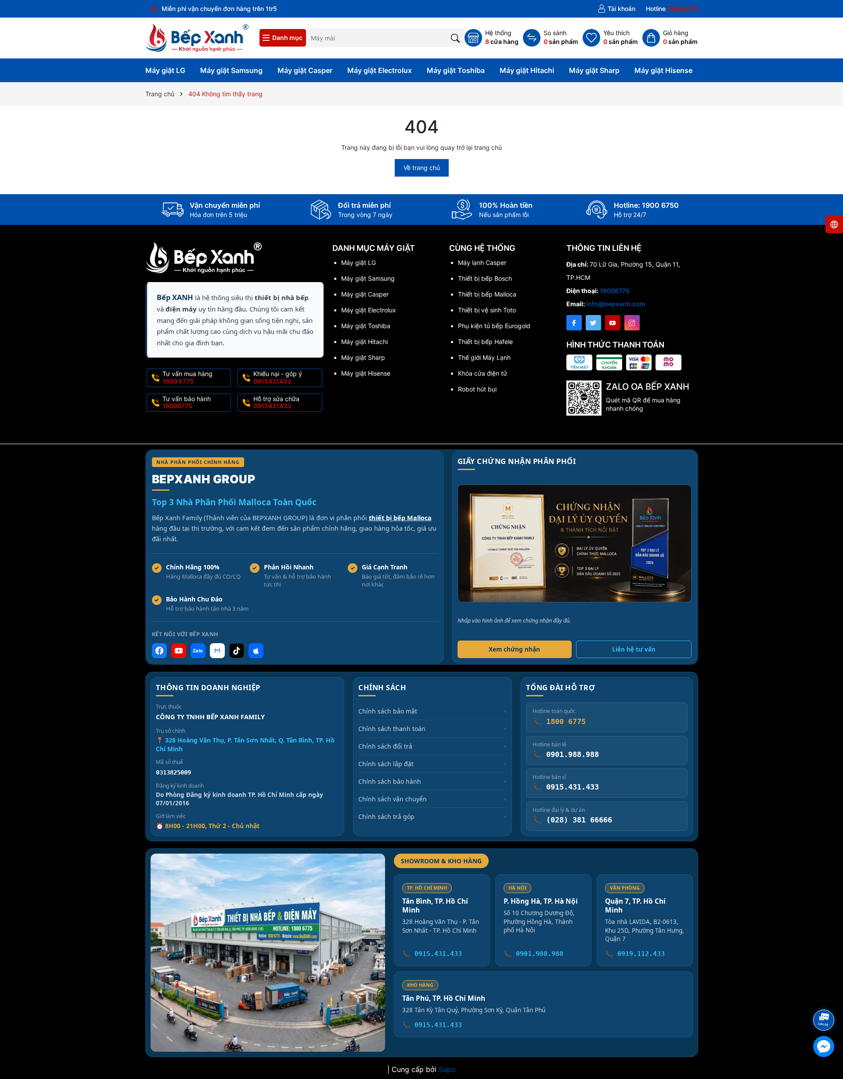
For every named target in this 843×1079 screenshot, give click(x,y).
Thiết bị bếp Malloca (487, 294)
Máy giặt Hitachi (527, 70)
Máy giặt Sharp (594, 70)
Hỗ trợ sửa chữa (276, 402)
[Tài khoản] (616, 9)
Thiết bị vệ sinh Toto (487, 310)
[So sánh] (550, 38)
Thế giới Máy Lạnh (484, 357)
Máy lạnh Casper (482, 262)
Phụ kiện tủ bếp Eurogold (494, 325)
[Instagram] (632, 322)
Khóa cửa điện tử (482, 373)
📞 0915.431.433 (432, 954)
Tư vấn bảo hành (186, 402)
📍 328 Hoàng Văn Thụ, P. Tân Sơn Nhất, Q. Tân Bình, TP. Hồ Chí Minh (245, 744)
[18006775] (672, 9)
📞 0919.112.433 (635, 954)
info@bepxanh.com (615, 304)
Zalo (198, 650)
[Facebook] (574, 322)
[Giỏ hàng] (670, 38)
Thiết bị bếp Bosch (485, 278)
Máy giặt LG (165, 70)
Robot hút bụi (477, 389)
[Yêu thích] (610, 38)
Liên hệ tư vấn (634, 649)
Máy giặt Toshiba (456, 70)
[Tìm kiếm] (455, 37)
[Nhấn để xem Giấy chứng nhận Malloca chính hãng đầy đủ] (575, 543)
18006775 (615, 290)
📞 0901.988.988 (533, 954)
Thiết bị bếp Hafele (485, 341)
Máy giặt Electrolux (379, 70)
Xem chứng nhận (514, 649)
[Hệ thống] (492, 38)
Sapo (447, 1069)
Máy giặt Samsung (231, 70)
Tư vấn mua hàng (187, 377)
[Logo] (197, 37)
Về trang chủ (421, 167)
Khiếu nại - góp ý (277, 377)
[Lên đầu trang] (825, 996)
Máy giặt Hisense (663, 70)
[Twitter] (593, 322)
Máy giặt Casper (304, 70)
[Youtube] (612, 322)
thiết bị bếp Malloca (400, 517)
